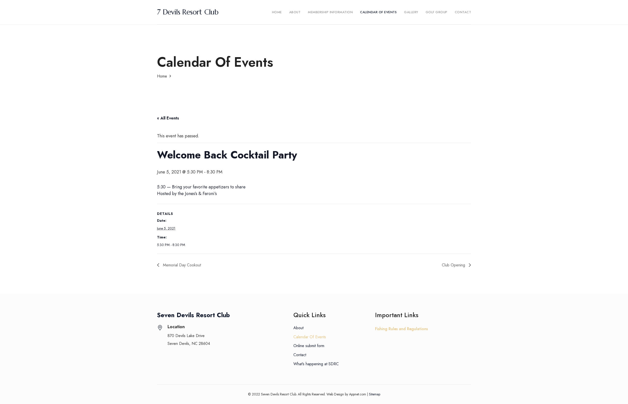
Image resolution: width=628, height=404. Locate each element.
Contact (299, 355)
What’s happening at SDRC (316, 364)
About (298, 328)
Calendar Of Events (309, 337)
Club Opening (454, 265)
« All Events (168, 118)
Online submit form (308, 346)
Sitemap (374, 394)
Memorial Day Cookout (181, 265)
